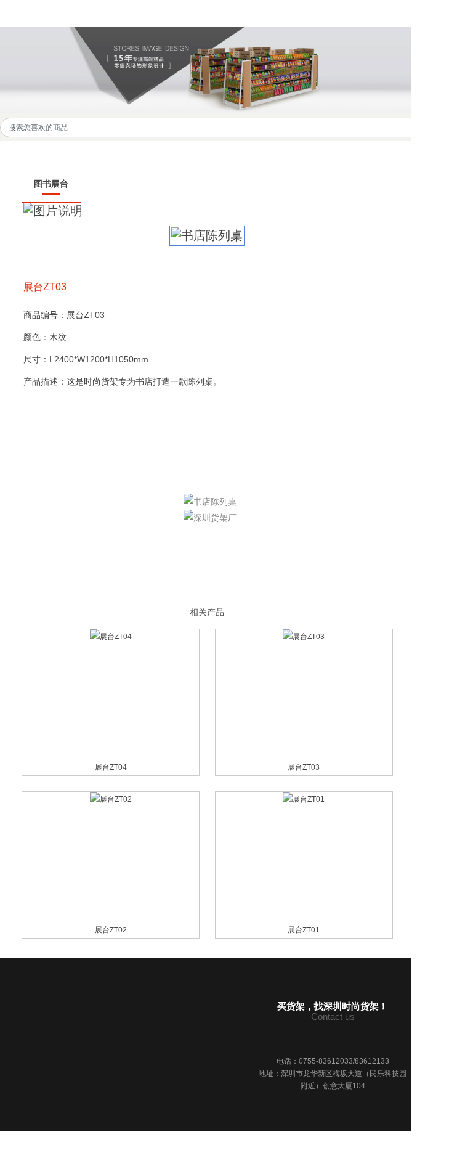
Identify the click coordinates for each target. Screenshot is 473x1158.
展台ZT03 (304, 767)
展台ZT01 (304, 930)
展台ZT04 (111, 767)
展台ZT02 (111, 930)
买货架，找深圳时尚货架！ (332, 1006)
